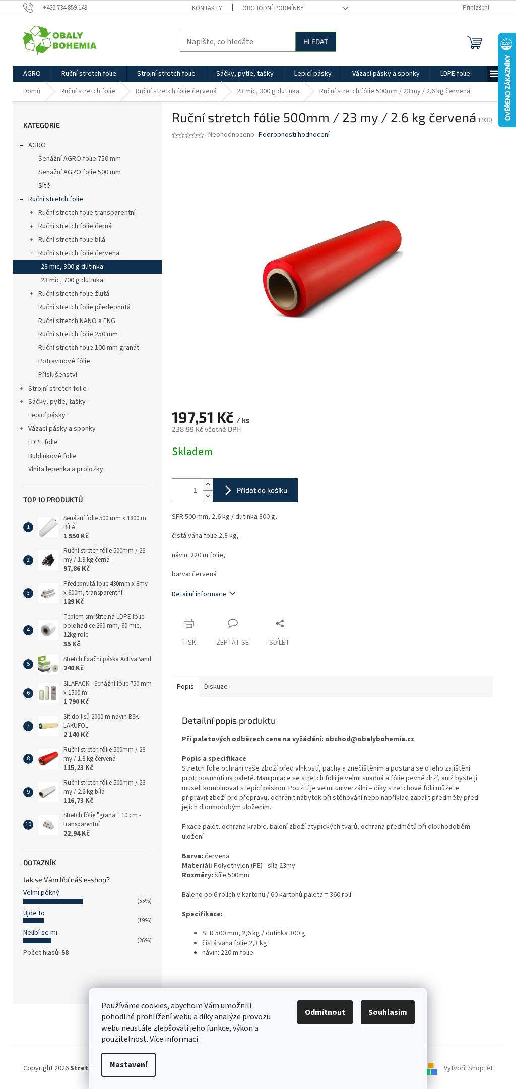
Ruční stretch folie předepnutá (84, 307)
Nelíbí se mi (40, 933)
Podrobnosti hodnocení (294, 135)
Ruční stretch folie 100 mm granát (88, 348)
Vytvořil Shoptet (468, 1068)
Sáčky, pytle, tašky (57, 402)
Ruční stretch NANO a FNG (76, 321)
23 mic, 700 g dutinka (72, 280)
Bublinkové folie (52, 456)
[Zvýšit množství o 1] (208, 484)
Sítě (44, 186)
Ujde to (34, 913)
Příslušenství (57, 375)
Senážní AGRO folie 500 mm (79, 172)
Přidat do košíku (262, 490)
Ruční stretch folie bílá (71, 240)
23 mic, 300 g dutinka (72, 267)
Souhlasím (387, 1012)
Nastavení (128, 1064)
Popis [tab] (185, 687)
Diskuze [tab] (216, 687)
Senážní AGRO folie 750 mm (79, 159)
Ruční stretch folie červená (78, 253)
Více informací (174, 1039)
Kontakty (207, 8)
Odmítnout (325, 1012)
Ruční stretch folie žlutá (73, 294)
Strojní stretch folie (57, 388)
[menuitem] (32, 74)
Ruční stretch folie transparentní (87, 213)
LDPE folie (43, 442)
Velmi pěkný (41, 893)
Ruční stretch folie (55, 199)
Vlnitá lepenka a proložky (65, 469)
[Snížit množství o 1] (208, 496)
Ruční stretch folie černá (75, 226)
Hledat (315, 41)
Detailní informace (199, 594)
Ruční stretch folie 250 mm (78, 334)
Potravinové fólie (64, 361)
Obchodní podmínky (273, 8)
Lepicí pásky (47, 415)
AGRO (37, 145)
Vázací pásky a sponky (62, 429)
